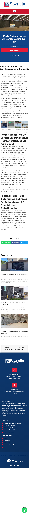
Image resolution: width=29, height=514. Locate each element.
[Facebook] (11, 465)
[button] (14, 11)
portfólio (10, 95)
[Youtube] (14, 465)
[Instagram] (18, 465)
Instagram (4, 229)
